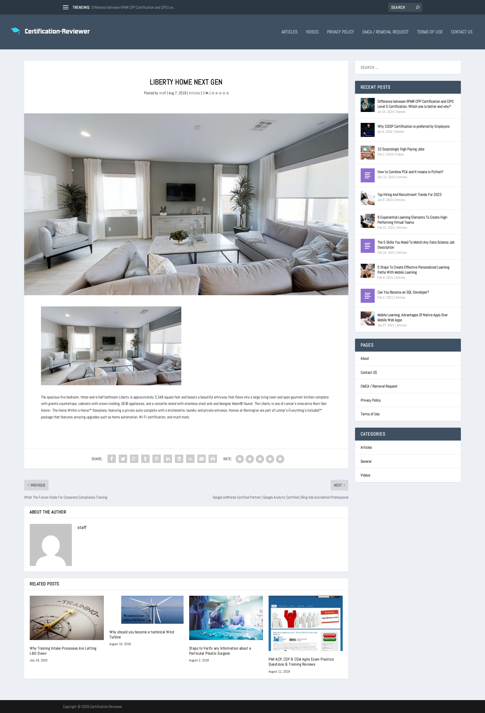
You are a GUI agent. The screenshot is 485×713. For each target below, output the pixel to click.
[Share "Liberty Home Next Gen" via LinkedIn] (167, 458)
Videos (312, 32)
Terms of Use (430, 32)
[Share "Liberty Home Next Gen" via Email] (201, 458)
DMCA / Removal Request (385, 32)
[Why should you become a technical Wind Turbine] (146, 610)
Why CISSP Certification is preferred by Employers (414, 126)
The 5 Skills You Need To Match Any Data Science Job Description (416, 245)
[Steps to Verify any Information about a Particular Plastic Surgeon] (226, 618)
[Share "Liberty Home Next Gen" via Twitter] (123, 458)
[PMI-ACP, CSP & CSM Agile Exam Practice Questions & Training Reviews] (306, 623)
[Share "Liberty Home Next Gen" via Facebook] (111, 458)
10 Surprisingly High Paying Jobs (401, 149)
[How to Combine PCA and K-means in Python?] (368, 175)
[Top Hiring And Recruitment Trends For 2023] (368, 198)
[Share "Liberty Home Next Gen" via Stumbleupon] (190, 458)
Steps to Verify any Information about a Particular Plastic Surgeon (220, 651)
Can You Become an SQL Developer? (403, 292)
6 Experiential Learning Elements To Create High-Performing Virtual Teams (413, 220)
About (365, 358)
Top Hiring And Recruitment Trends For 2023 (409, 194)
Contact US (461, 32)
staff (162, 92)
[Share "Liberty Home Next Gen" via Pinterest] (156, 458)
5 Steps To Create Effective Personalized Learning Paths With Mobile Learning (413, 270)
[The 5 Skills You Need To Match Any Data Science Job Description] (368, 246)
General (400, 111)
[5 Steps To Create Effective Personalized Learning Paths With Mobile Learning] (368, 271)
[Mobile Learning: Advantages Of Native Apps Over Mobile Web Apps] (368, 318)
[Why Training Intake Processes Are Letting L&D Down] (67, 618)
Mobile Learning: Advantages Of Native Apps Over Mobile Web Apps (413, 317)
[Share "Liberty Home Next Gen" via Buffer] (179, 458)
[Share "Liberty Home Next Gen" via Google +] (134, 458)
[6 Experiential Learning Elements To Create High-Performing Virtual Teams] (368, 221)
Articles (290, 32)
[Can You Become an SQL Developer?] (368, 296)
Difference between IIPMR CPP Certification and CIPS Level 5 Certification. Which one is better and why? (416, 104)
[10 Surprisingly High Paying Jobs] (368, 153)
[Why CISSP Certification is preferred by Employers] (368, 130)
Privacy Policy (340, 32)
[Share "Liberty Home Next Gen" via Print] (212, 458)
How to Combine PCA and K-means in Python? (410, 171)
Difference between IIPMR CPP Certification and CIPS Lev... (133, 7)
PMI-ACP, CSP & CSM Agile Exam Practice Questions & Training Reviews (301, 662)
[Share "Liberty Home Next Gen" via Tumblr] (145, 458)
